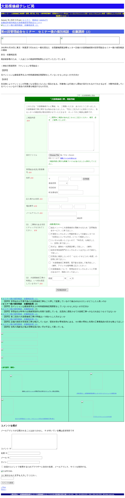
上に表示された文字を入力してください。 (19, 475)
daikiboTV (43, 20)
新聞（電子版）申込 (32, 13)
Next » (3, 489)
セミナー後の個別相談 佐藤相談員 (18, 309)
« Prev (3, 487)
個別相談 (13, 23)
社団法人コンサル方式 (113, 13)
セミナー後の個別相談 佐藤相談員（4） (20, 314)
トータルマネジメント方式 (78, 13)
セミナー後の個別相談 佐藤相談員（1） (20, 299)
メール (5, 458)
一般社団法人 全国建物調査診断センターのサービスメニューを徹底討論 (96, 393)
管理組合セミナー (34, 23)
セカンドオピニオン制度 (97, 13)
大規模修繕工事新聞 (17, 13)
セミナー (26, 20)
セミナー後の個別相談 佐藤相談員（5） (20, 319)
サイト (4, 462)
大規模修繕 (21, 23)
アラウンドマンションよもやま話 (102, 416)
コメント (6, 449)
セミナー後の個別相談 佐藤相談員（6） (20, 324)
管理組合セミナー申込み (60, 13)
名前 (4, 453)
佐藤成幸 (5, 23)
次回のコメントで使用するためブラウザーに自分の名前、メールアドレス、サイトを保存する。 (46, 467)
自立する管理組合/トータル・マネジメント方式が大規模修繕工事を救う (35, 418)
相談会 (35, 20)
